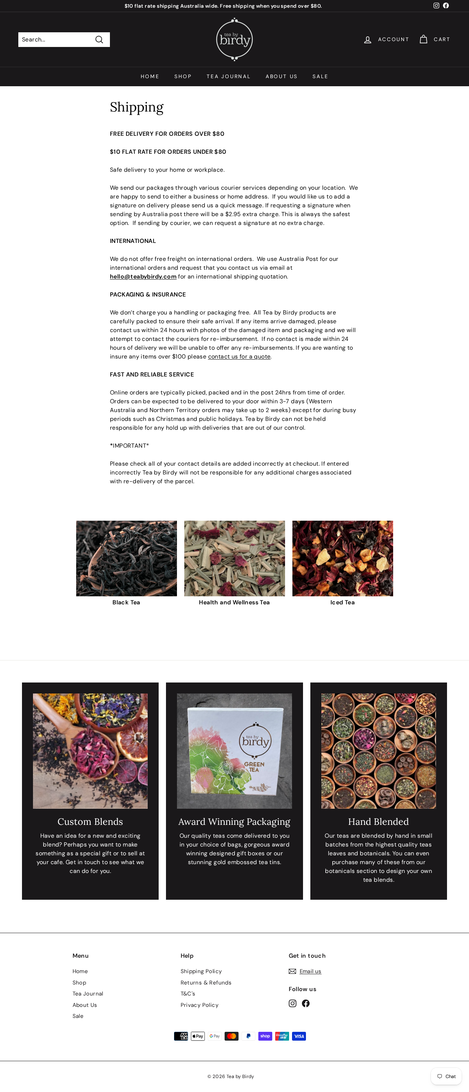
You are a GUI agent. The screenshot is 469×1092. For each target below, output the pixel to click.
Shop (183, 76)
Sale (320, 76)
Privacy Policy (200, 1005)
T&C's (188, 993)
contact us (223, 356)
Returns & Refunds (206, 982)
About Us (282, 76)
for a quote (254, 356)
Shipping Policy (201, 971)
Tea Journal (229, 76)
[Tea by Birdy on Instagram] (292, 1003)
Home (150, 76)
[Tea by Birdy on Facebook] (306, 1003)
